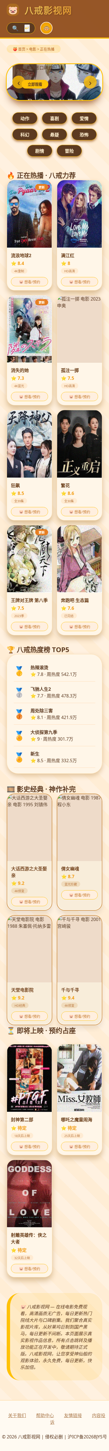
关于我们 (17, 1415)
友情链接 (73, 1415)
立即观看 (35, 84)
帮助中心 (45, 1415)
